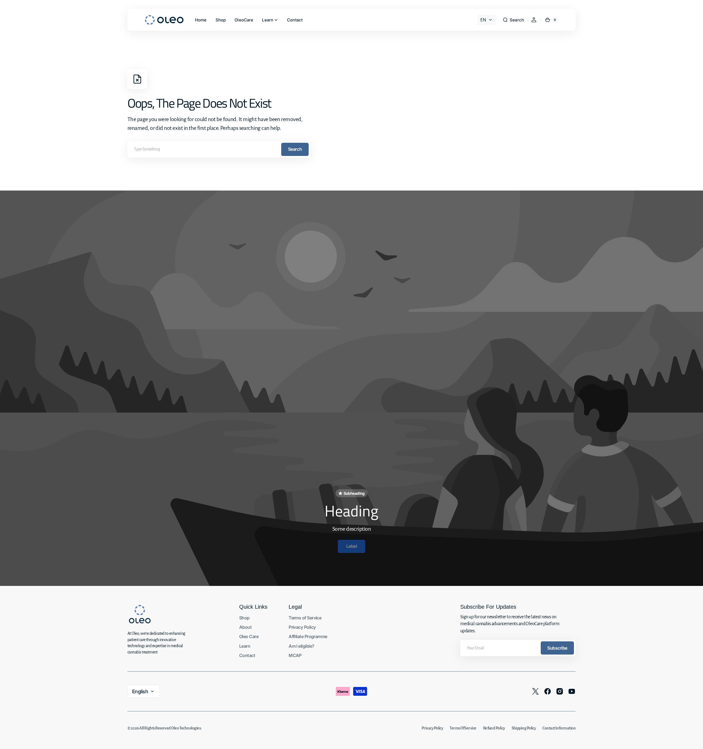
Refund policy (494, 728)
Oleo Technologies (186, 728)
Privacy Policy (302, 627)
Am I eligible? (301, 646)
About (245, 627)
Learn (244, 646)
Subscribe (557, 648)
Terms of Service (305, 618)
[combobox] (218, 149)
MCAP (295, 655)
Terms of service (463, 728)
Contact (247, 655)
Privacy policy (432, 728)
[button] (513, 20)
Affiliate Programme (308, 636)
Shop (244, 618)
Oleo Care (248, 636)
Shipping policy (524, 728)
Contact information (559, 728)
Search (295, 149)
